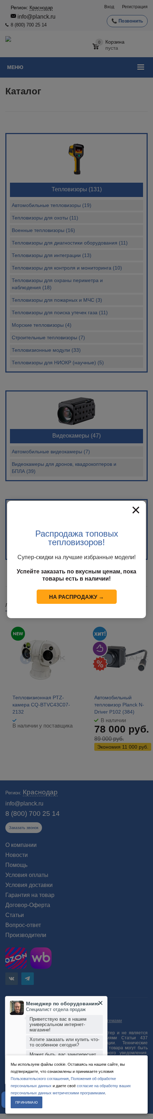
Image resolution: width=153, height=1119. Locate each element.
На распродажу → (76, 597)
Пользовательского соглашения (40, 1078)
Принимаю (26, 1102)
